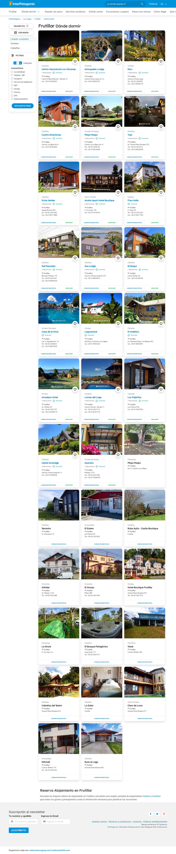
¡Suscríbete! (18, 830)
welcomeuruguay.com (40, 850)
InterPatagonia (113, 827)
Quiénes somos (99, 821)
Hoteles (146, 796)
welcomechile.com (61, 850)
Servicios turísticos (76, 11)
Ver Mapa (23, 33)
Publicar (153, 3)
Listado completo (20, 39)
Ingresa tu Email (49, 816)
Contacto (137, 821)
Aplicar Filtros (22, 106)
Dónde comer (96, 11)
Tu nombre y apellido (20, 816)
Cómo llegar (160, 11)
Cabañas (156, 796)
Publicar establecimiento (155, 821)
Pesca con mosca (141, 11)
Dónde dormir (29, 11)
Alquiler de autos (53, 11)
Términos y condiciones (119, 821)
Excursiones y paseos (117, 11)
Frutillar (13, 11)
